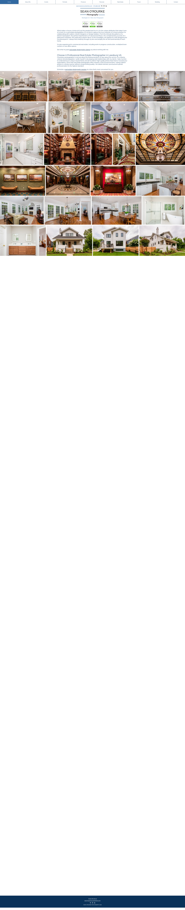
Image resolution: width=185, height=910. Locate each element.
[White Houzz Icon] (90, 902)
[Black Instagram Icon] (104, 6)
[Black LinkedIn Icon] (106, 6)
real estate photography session (75, 69)
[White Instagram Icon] (92, 902)
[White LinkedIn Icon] (94, 902)
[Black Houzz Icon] (102, 6)
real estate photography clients (79, 49)
